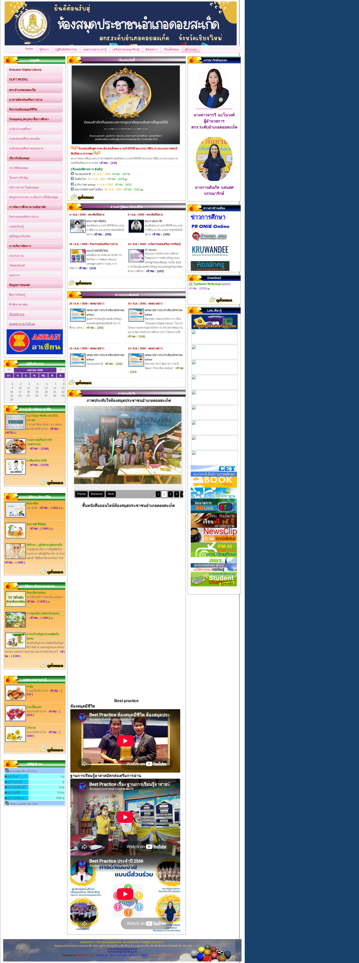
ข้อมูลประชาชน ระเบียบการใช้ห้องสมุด (33, 197)
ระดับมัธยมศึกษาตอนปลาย (26, 148)
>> (60, 369)
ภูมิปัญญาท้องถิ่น (19, 236)
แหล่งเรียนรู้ (16, 226)
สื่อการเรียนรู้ (17, 294)
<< (9, 369)
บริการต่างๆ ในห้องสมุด (24, 187)
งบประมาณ (16, 255)
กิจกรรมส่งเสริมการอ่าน (24, 216)
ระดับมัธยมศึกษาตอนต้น (24, 138)
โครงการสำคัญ (18, 177)
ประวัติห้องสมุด (18, 168)
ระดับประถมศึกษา (20, 129)
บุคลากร (14, 275)
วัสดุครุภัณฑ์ (17, 265)
